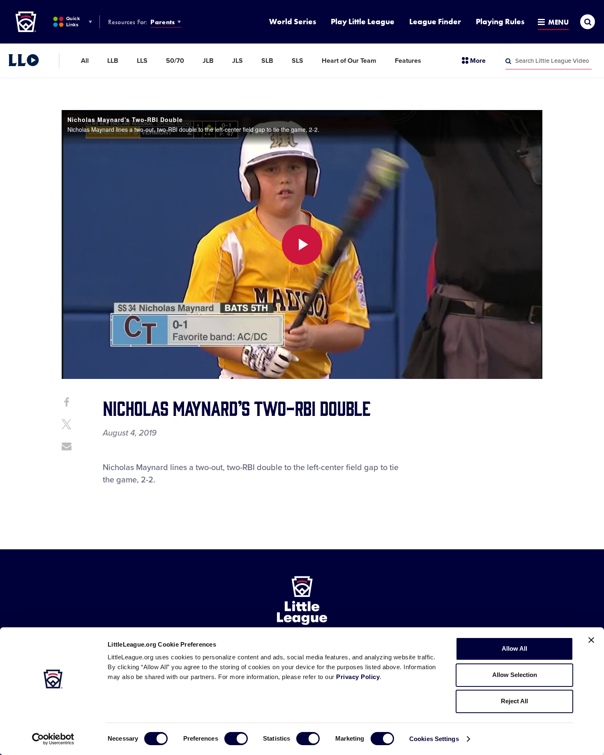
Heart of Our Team (349, 61)
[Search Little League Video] (508, 61)
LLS (142, 61)
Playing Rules (500, 21)
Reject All (514, 701)
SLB (267, 61)
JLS (237, 61)
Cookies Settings (434, 738)
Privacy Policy (358, 676)
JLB (208, 61)
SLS (297, 61)
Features (408, 61)
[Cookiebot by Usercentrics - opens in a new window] (53, 739)
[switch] (236, 738)
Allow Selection (514, 674)
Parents (162, 22)
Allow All (514, 648)
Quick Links (73, 22)
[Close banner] (591, 640)
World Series (292, 21)
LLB (112, 61)
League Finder (435, 21)
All (85, 61)
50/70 (175, 61)
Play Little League (362, 21)
